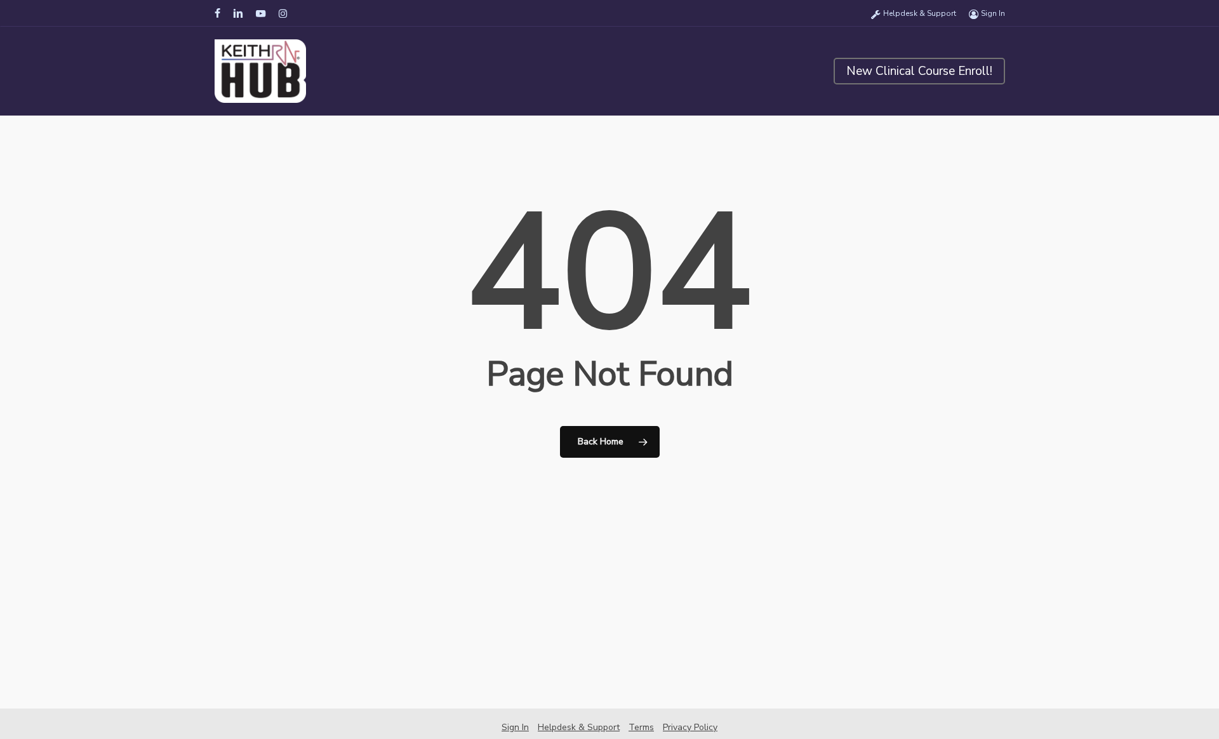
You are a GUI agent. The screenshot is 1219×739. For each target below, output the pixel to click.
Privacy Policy (690, 727)
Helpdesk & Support (579, 727)
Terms (641, 727)
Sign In (515, 727)
